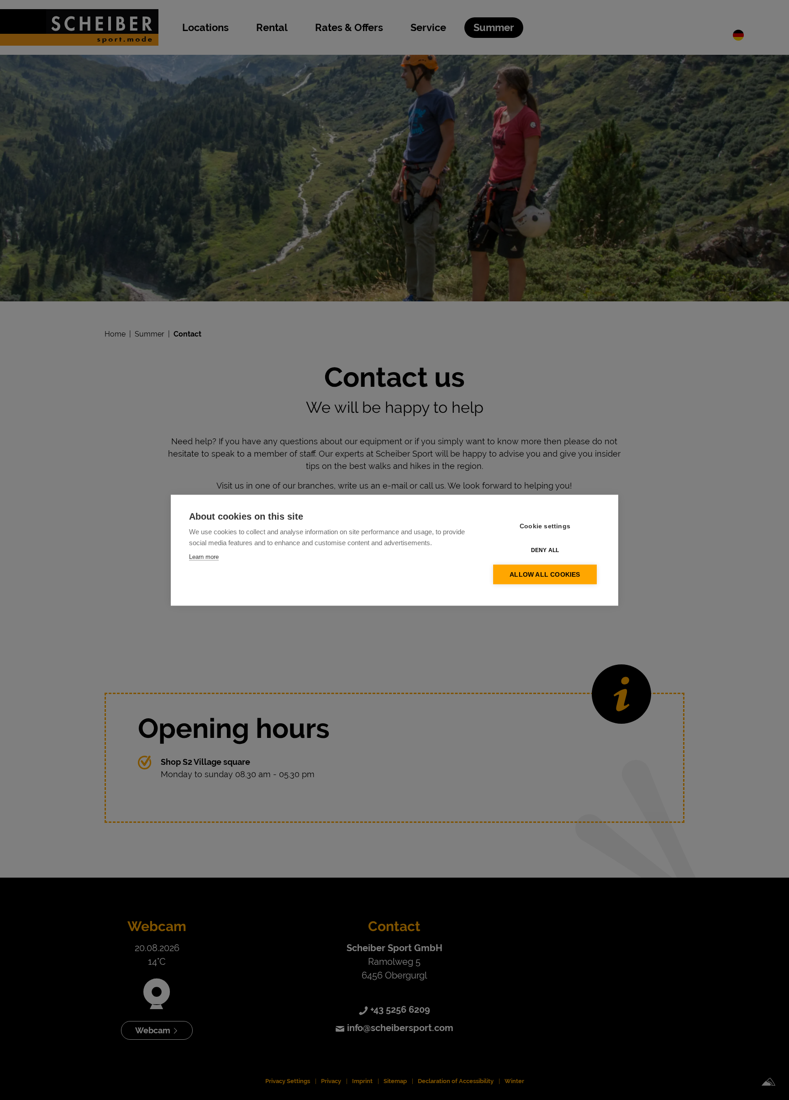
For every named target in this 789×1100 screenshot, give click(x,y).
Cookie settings (545, 525)
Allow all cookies (545, 574)
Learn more (204, 556)
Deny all (545, 550)
